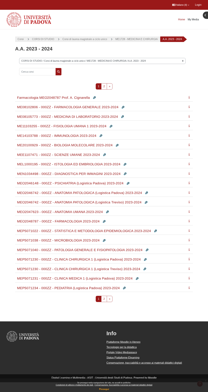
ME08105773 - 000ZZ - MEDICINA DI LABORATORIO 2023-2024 (67, 116)
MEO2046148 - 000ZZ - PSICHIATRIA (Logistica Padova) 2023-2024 (70, 183)
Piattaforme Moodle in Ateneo (123, 342)
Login (198, 4)
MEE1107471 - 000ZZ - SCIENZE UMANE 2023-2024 (58, 155)
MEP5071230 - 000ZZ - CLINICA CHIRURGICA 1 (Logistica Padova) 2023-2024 (79, 259)
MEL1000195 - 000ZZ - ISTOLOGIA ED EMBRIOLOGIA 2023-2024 (68, 164)
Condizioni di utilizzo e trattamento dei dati (75, 385)
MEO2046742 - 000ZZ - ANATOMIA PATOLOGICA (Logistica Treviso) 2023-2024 (79, 202)
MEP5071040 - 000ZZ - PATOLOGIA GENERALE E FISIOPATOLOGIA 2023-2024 (80, 250)
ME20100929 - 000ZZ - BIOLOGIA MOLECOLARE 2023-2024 (65, 145)
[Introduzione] (190, 97)
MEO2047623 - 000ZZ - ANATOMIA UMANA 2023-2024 (60, 212)
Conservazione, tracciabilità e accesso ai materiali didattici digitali (123, 385)
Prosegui (104, 389)
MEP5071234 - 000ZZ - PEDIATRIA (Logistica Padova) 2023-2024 (68, 288)
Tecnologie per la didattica (121, 347)
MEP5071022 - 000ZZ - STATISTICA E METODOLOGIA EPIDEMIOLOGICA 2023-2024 (84, 231)
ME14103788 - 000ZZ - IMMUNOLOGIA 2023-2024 (56, 136)
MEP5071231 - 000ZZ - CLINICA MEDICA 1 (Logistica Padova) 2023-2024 (75, 278)
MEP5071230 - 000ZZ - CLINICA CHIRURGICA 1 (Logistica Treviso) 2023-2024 (78, 269)
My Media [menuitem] (193, 19)
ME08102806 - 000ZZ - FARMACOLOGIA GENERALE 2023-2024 (67, 107)
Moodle (152, 377)
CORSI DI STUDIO (43, 39)
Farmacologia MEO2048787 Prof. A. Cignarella (53, 97)
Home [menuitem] (181, 19)
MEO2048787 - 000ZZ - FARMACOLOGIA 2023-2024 (58, 221)
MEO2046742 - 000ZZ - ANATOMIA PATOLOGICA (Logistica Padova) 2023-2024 (79, 193)
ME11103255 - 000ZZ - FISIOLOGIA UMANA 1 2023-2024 (61, 126)
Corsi (21, 39)
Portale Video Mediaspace (121, 352)
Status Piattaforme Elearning (122, 357)
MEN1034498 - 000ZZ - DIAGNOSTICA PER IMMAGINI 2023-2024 (69, 174)
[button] (180, 5)
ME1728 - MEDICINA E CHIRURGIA (136, 39)
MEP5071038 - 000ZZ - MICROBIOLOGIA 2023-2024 (58, 240)
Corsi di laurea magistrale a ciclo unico (84, 39)
